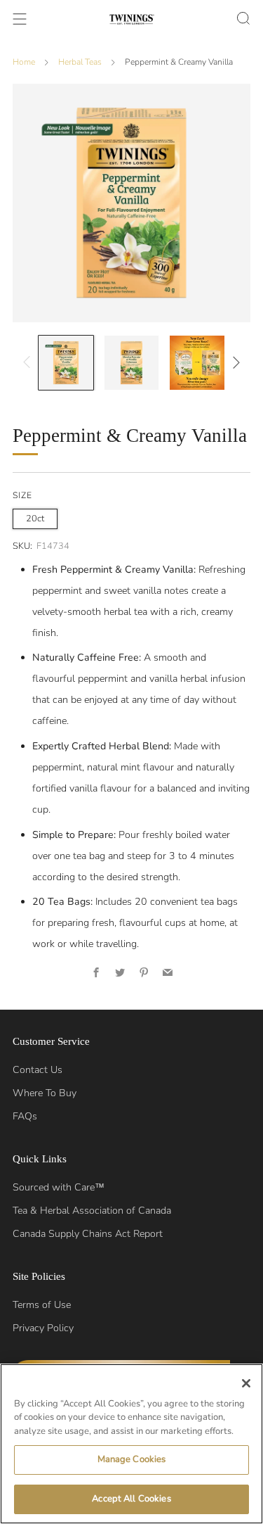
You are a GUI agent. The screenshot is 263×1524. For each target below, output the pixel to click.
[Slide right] (234, 362)
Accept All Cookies (131, 1498)
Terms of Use (42, 1305)
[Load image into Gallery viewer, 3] (196, 362)
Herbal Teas (80, 62)
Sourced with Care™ (58, 1187)
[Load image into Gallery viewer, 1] (65, 362)
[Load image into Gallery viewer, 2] (131, 362)
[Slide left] (29, 362)
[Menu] (20, 19)
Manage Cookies (131, 1459)
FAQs (25, 1116)
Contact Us (37, 1070)
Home (24, 62)
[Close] (246, 1383)
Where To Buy (44, 1093)
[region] (131, 1444)
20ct (35, 518)
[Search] (243, 18)
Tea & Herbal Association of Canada (92, 1210)
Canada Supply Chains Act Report (88, 1233)
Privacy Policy (43, 1328)
